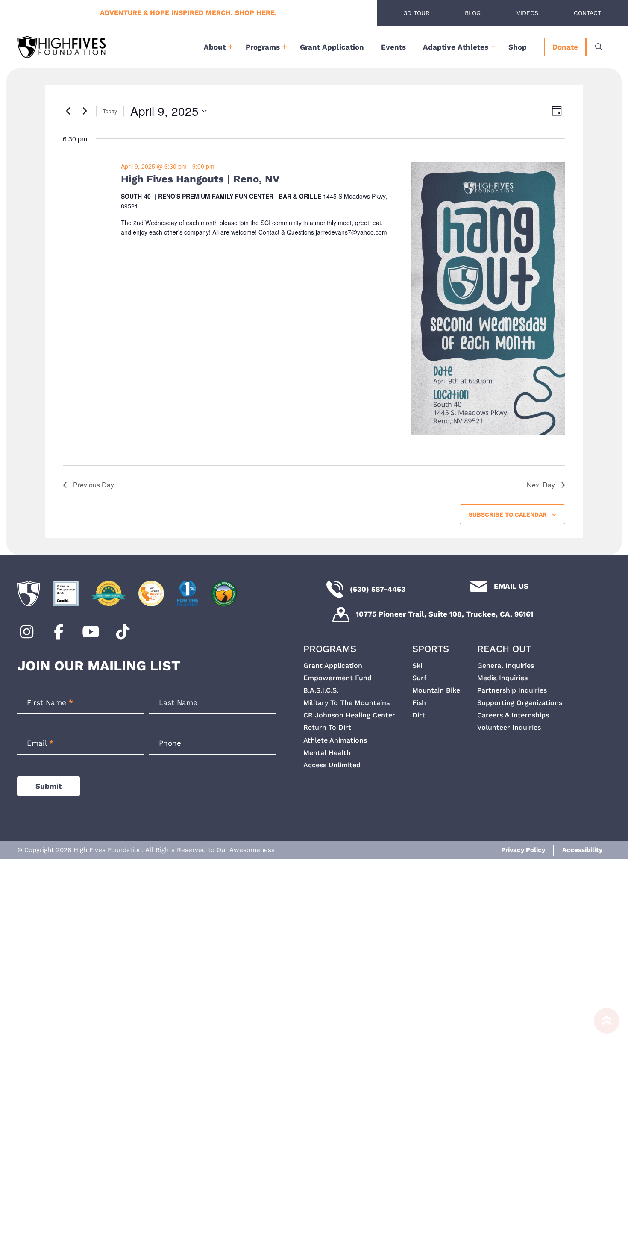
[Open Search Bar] (599, 47)
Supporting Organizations (519, 703)
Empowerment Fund (337, 678)
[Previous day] (68, 111)
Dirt (418, 715)
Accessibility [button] (582, 850)
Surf (419, 678)
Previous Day (93, 485)
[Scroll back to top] (602, 1125)
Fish (419, 703)
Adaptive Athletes (455, 47)
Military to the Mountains (346, 703)
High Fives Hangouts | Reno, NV (200, 179)
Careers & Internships (513, 715)
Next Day (541, 485)
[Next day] (84, 111)
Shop (517, 47)
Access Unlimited (332, 765)
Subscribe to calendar (508, 514)
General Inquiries (505, 665)
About (215, 47)
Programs (263, 47)
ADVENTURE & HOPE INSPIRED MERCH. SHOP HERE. (188, 13)
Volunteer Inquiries (509, 727)
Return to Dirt (327, 727)
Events (393, 47)
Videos (527, 12)
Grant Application (332, 47)
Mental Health (327, 753)
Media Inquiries (502, 678)
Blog (473, 12)
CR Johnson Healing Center (349, 715)
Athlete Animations (335, 740)
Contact (587, 12)
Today (110, 111)
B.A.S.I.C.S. (320, 690)
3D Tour (416, 12)
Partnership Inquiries (512, 690)
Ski (417, 665)
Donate (565, 47)
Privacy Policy (523, 850)
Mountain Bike (436, 690)
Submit (48, 786)
